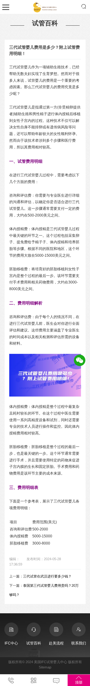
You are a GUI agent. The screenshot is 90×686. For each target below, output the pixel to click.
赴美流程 (56, 643)
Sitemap (45, 667)
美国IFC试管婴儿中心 (50, 662)
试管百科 (33, 643)
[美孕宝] (45, 6)
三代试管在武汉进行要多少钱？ (47, 576)
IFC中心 (11, 643)
